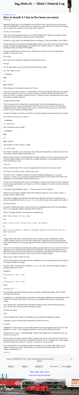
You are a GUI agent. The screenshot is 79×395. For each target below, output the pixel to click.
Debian (41, 40)
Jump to (9, 359)
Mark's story (15, 24)
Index (37, 372)
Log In (47, 372)
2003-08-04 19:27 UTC (9, 15)
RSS (41, 372)
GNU (14, 40)
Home (32, 372)
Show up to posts (58, 366)
